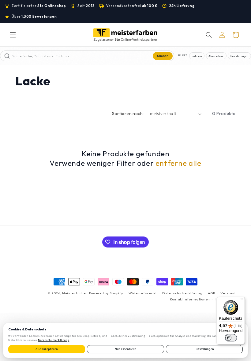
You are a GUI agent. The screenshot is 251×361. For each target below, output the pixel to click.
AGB (211, 293)
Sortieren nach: (128, 113)
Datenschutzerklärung (182, 293)
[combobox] (82, 56)
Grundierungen (239, 56)
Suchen (162, 56)
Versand (228, 293)
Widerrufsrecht (143, 293)
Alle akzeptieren (47, 349)
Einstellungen (204, 349)
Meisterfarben (75, 293)
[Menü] (241, 300)
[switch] (231, 337)
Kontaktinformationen (190, 299)
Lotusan (197, 56)
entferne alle (178, 163)
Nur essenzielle (125, 349)
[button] (13, 35)
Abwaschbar (216, 56)
